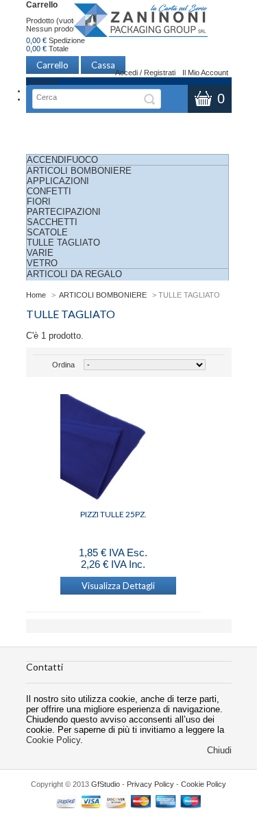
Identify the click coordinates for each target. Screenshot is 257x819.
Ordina (63, 365)
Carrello (42, 5)
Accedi (126, 72)
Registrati (159, 72)
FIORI (39, 201)
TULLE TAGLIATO (63, 242)
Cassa (103, 65)
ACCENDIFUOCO (62, 160)
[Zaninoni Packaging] (141, 24)
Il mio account (205, 72)
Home (36, 295)
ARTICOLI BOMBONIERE (79, 171)
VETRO (42, 263)
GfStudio (105, 784)
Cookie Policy (53, 740)
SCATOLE (47, 232)
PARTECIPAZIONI (64, 212)
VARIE (40, 253)
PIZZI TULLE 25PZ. (113, 514)
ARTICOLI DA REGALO (74, 274)
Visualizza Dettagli (118, 585)
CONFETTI (49, 191)
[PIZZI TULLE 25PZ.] (113, 448)
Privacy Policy (150, 784)
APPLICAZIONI (58, 181)
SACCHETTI (52, 222)
